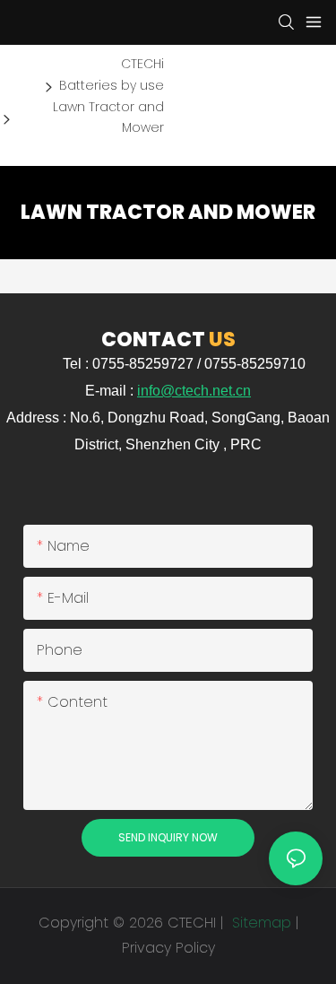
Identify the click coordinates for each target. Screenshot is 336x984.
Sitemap (259, 922)
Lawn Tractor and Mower (108, 117)
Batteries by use (111, 85)
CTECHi (142, 64)
